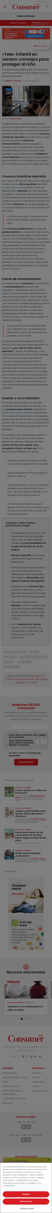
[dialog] (26, 1188)
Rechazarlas (26, 1201)
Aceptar (26, 1194)
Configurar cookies (27, 1208)
